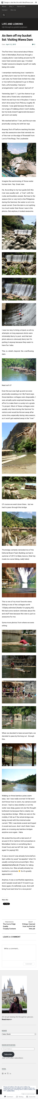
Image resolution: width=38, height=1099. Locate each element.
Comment (28, 964)
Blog (10, 6)
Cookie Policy (11, 1090)
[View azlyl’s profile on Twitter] (5, 1073)
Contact (4, 10)
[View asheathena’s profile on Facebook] (3, 1073)
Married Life (21, 6)
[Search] (4, 15)
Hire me (13, 10)
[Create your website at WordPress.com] (19, 2)
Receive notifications (8, 1044)
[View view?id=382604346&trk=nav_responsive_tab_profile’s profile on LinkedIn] (10, 1073)
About (4, 6)
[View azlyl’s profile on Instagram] (8, 1073)
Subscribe (8, 1054)
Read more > (7, 1019)
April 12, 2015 (11, 44)
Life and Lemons (12, 24)
